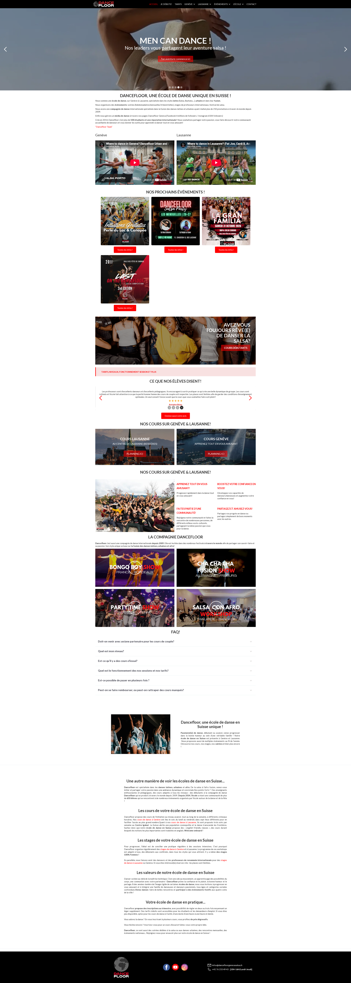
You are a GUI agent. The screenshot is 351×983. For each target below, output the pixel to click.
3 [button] (177, 407)
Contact (251, 4)
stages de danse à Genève (172, 849)
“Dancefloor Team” (103, 126)
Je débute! (166, 4)
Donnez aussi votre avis (175, 416)
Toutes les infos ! (125, 250)
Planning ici (135, 453)
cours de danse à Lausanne (183, 822)
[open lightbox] (125, 222)
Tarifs (178, 4)
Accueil (153, 4)
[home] (103, 4)
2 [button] (173, 407)
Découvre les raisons (175, 61)
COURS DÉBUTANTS (235, 347)
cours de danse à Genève (149, 819)
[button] (190, 4)
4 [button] (181, 407)
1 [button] (169, 407)
